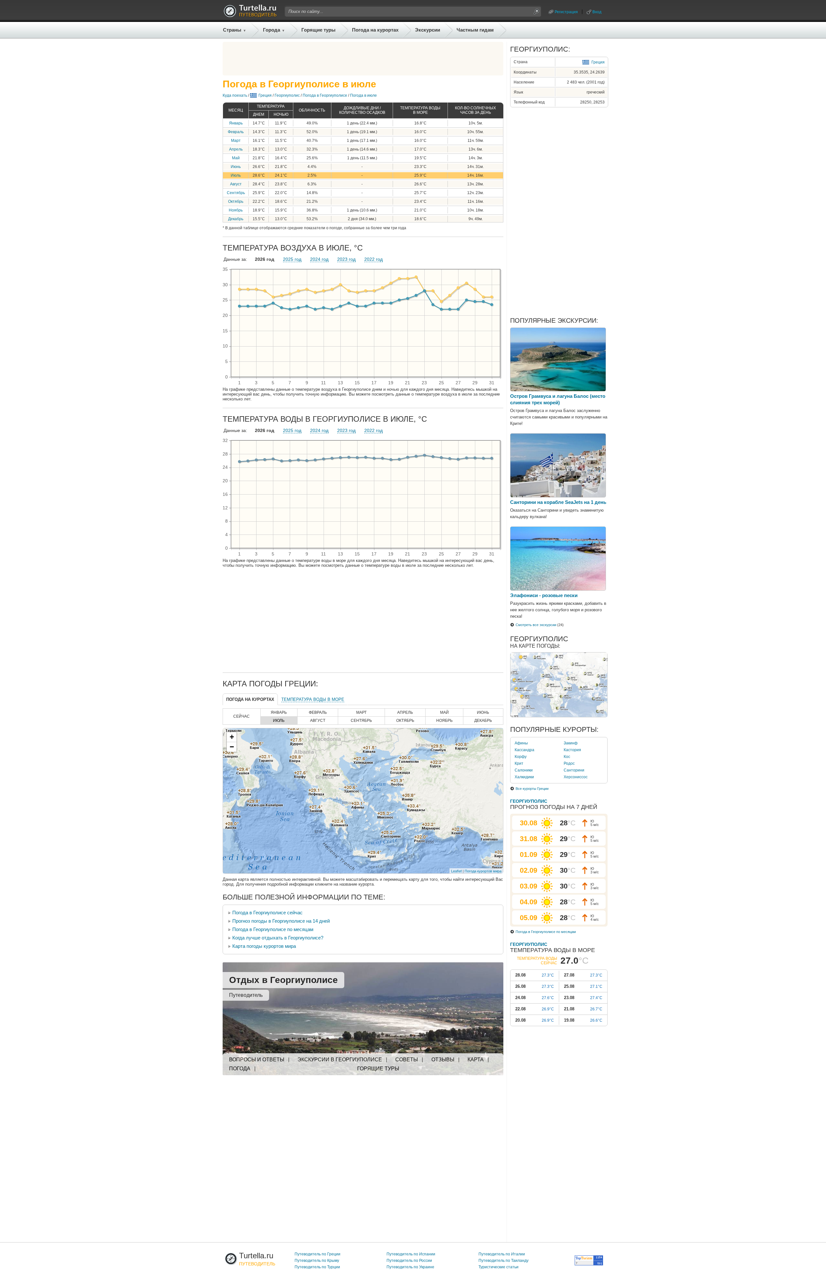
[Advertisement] (363, 58)
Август (236, 184)
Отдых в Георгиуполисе (283, 980)
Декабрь (235, 219)
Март (236, 140)
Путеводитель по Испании (411, 1254)
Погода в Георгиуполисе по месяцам (272, 929)
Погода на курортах (375, 30)
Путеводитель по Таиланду (503, 1260)
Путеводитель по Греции (317, 1254)
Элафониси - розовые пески (544, 595)
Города (271, 30)
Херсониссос (576, 777)
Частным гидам (475, 30)
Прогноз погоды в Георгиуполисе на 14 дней (281, 921)
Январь (236, 123)
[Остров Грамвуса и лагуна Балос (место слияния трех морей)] (558, 389)
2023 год (346, 259)
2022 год (373, 259)
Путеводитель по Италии (501, 1254)
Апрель (236, 149)
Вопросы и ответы (256, 1059)
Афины (521, 743)
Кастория (572, 750)
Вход (596, 12)
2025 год (292, 259)
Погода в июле (363, 95)
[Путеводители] (250, 15)
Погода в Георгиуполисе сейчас (267, 912)
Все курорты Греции (532, 789)
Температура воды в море (312, 699)
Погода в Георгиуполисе (325, 95)
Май (236, 158)
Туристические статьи (498, 1267)
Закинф (571, 743)
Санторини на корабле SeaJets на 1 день (558, 502)
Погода (239, 1068)
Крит (519, 763)
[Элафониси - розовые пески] (558, 589)
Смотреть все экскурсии (536, 625)
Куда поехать (235, 95)
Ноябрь (236, 210)
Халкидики (524, 777)
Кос (567, 756)
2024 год (319, 259)
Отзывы (442, 1059)
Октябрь (235, 201)
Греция (265, 95)
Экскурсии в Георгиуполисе (339, 1059)
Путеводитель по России (409, 1260)
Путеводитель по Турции (317, 1267)
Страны (232, 30)
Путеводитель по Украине (410, 1267)
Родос (569, 763)
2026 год (264, 259)
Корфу (521, 756)
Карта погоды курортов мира (264, 946)
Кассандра (524, 750)
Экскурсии (427, 30)
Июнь (236, 166)
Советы (406, 1059)
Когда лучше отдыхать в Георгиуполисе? (277, 937)
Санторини (574, 770)
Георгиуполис (287, 95)
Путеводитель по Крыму (317, 1260)
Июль (236, 175)
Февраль (236, 132)
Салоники (524, 770)
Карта (476, 1059)
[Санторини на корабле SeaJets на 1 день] (558, 495)
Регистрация (566, 12)
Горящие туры (318, 30)
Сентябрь (236, 193)
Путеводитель (246, 995)
